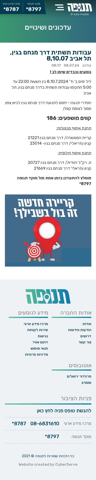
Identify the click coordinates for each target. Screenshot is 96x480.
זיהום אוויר (40, 342)
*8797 (33, 9)
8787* (19, 423)
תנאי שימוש (39, 348)
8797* (52, 436)
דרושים (85, 336)
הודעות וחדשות (79, 330)
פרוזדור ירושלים (79, 376)
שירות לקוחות (37, 330)
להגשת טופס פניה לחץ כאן (64, 410)
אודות (87, 324)
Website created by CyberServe (48, 464)
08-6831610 (44, 423)
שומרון (86, 382)
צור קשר (84, 342)
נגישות (43, 336)
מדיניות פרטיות (36, 354)
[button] (59, 7)
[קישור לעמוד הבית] (79, 7)
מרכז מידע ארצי (36, 324)
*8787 (11, 9)
